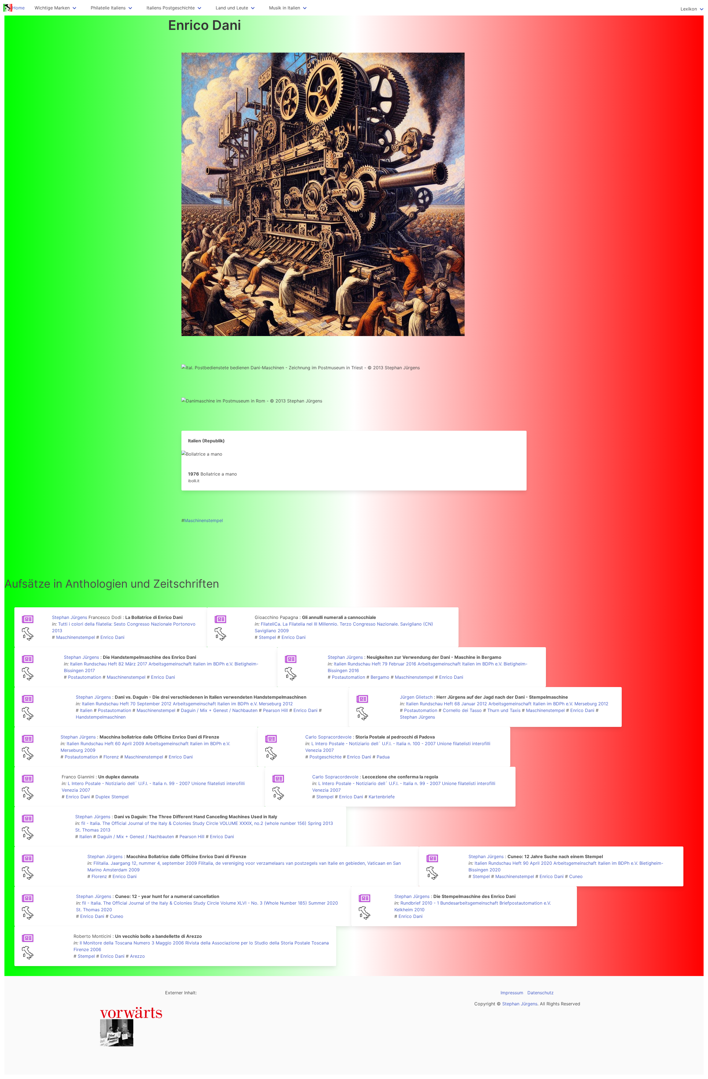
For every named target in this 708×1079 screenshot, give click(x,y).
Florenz (111, 757)
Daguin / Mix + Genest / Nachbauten (219, 710)
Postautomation (84, 677)
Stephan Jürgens (69, 617)
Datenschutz (540, 992)
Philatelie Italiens (108, 8)
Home (18, 8)
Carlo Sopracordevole (328, 737)
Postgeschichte (325, 757)
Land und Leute (232, 8)
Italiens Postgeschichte (171, 8)
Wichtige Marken (52, 8)
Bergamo (380, 677)
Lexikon (689, 9)
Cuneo (576, 876)
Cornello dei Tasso (462, 710)
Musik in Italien (284, 8)
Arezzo (137, 956)
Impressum (512, 992)
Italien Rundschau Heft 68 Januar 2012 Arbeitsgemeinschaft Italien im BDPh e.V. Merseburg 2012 (507, 703)
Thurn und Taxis (503, 710)
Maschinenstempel (203, 520)
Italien (86, 710)
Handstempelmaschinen (101, 717)
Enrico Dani (112, 637)
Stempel (267, 637)
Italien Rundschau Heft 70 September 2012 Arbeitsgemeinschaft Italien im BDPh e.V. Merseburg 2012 (187, 703)
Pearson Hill (275, 710)
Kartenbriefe (382, 796)
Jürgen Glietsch (416, 697)
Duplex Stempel (112, 796)
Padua (383, 757)
